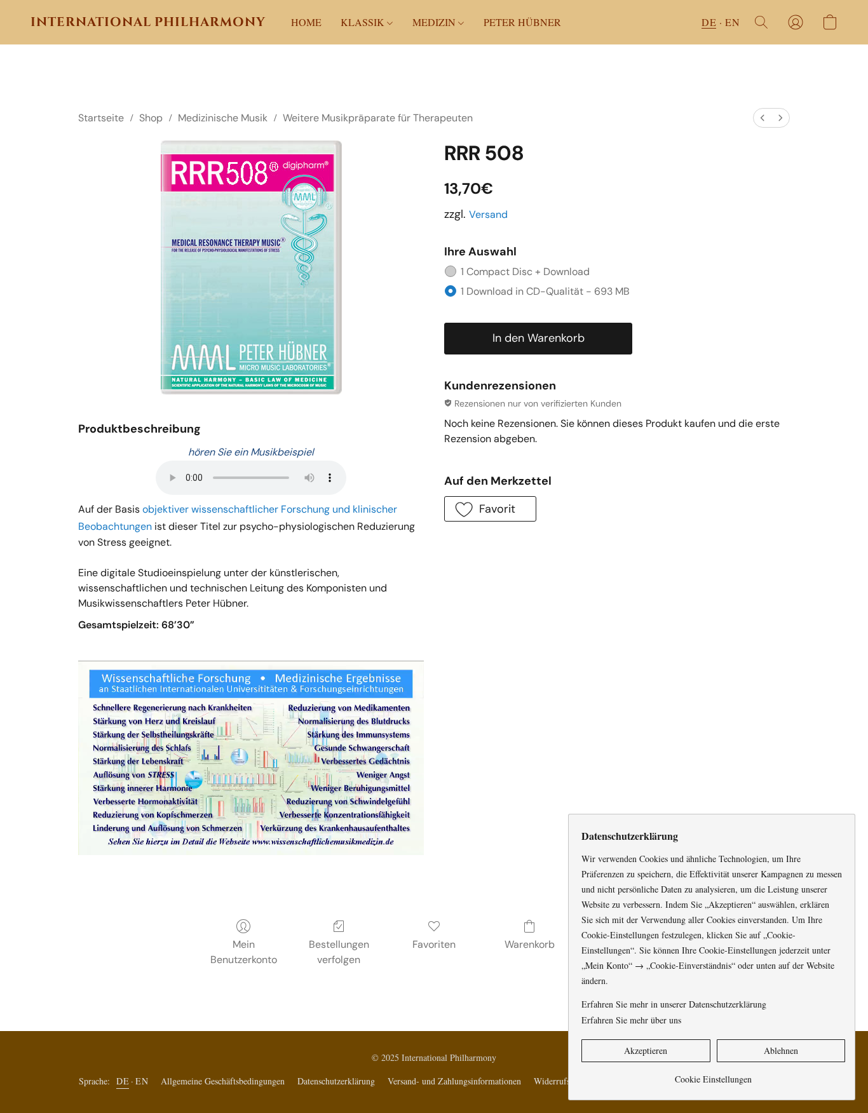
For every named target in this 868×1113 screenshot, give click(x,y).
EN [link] (141, 1081)
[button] (148, 22)
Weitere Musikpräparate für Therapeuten (378, 118)
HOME (306, 22)
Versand (488, 214)
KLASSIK (364, 22)
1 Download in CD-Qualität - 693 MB (545, 291)
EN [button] (732, 22)
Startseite (101, 118)
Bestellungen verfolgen (339, 952)
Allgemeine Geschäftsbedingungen (223, 1081)
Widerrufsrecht (561, 1081)
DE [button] (709, 22)
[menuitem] (762, 118)
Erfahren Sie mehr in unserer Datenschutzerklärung (673, 1004)
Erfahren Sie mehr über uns (631, 1020)
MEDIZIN (435, 22)
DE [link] (122, 1081)
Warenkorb (530, 944)
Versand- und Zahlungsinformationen (454, 1081)
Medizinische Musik (223, 118)
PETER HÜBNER (522, 22)
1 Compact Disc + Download (525, 271)
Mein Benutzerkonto (243, 952)
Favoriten (434, 944)
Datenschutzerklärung (336, 1081)
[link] (713, 1074)
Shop (151, 118)
